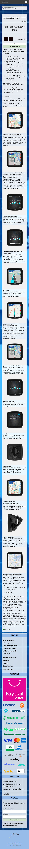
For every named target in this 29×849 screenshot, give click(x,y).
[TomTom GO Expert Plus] (14, 34)
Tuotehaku (23, 17)
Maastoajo (6, 660)
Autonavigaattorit (9, 640)
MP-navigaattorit (9, 643)
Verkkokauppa (5, 2)
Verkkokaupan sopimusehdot (14, 843)
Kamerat (6, 663)
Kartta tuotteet (8, 666)
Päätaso (4, 17)
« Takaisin (23, 21)
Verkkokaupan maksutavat (14, 845)
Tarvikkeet (6, 654)
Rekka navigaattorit (9, 651)
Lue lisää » (6, 794)
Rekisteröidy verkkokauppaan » (13, 823)
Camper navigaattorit (10, 646)
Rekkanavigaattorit (11, 17)
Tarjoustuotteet (8, 669)
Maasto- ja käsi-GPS (9, 657)
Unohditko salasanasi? (10, 825)
